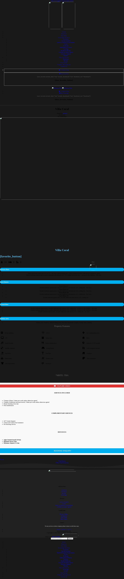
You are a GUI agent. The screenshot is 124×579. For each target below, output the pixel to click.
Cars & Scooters (65, 41)
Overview (66, 39)
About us (63, 490)
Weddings (66, 59)
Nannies (65, 55)
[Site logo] (55, 28)
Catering (65, 49)
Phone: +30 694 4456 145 (63, 529)
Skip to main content (67, 1)
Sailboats (65, 45)
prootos (65, 113)
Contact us (64, 516)
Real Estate (64, 519)
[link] (56, 537)
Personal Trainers (66, 54)
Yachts (66, 44)
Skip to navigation (56, 1)
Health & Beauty (66, 50)
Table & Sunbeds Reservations (65, 42)
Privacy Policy (64, 514)
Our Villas (64, 517)
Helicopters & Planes (66, 47)
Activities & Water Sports (65, 52)
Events (66, 60)
